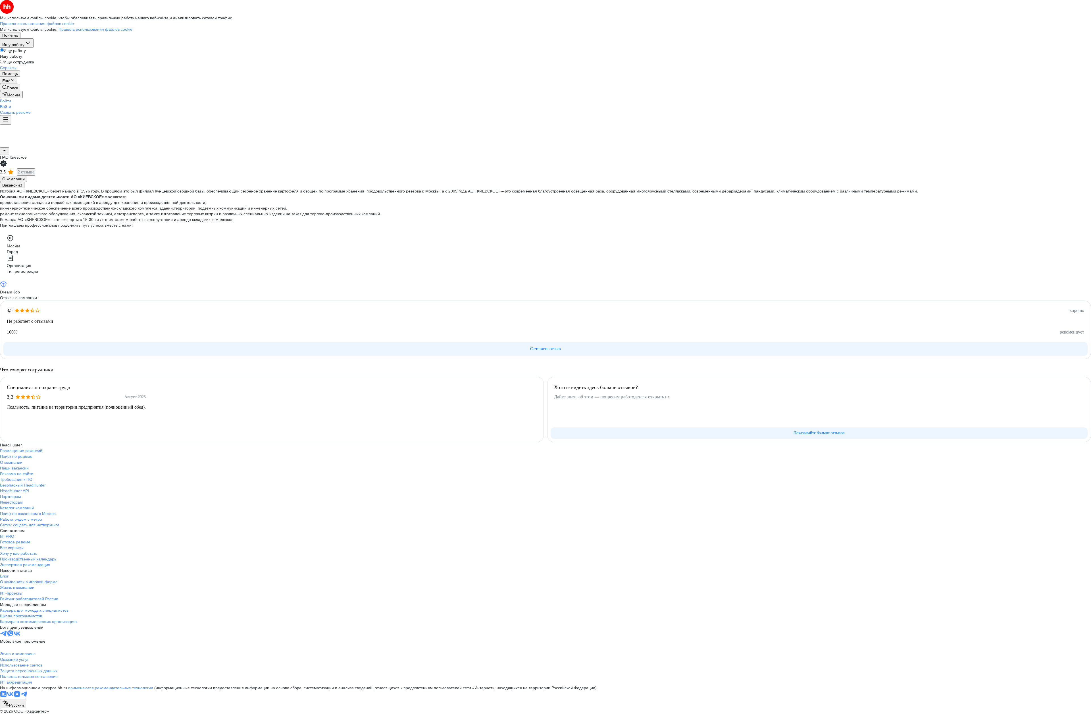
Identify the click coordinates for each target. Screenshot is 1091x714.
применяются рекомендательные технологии (110, 688)
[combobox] (13, 703)
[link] (10, 87)
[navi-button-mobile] (5, 120)
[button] (5, 101)
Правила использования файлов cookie (95, 29)
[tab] (13, 179)
